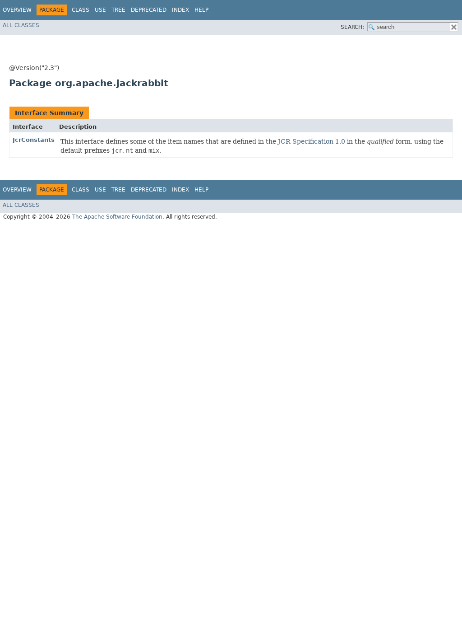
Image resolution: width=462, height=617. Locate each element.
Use (100, 10)
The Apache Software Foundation (117, 217)
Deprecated (148, 10)
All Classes (21, 25)
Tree (118, 10)
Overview (17, 10)
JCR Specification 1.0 (311, 141)
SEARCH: (352, 27)
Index (180, 10)
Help (201, 10)
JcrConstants (34, 139)
